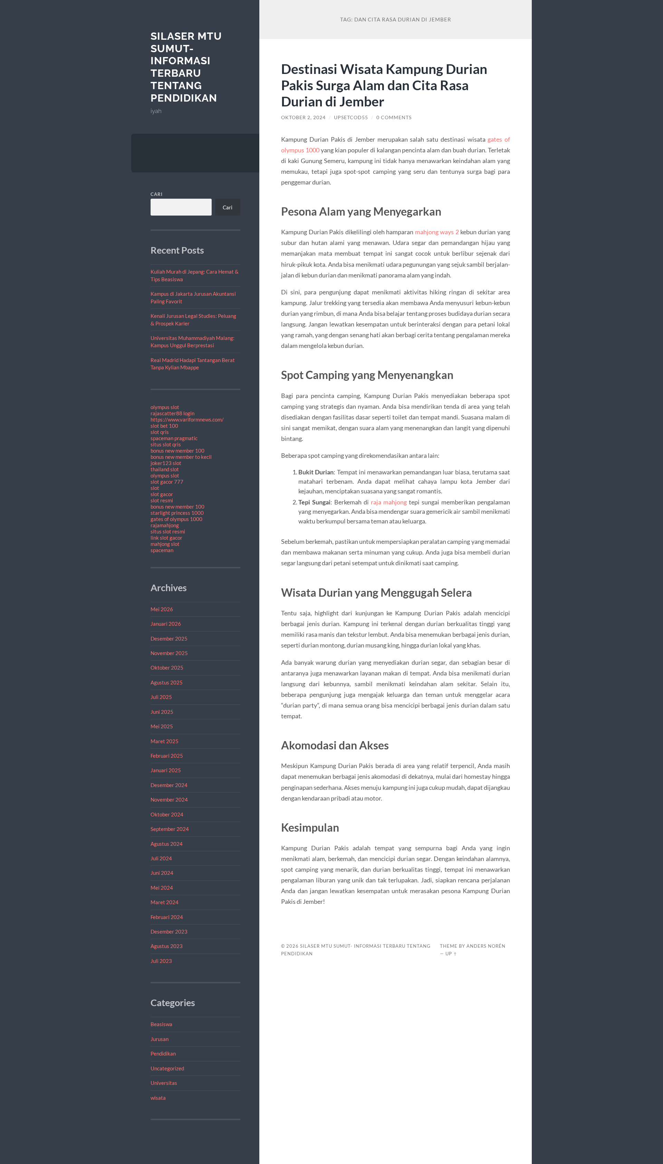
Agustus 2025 (167, 682)
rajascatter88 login (172, 413)
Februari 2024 (167, 917)
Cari (157, 194)
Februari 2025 (167, 756)
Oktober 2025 (167, 667)
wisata (158, 1098)
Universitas (164, 1083)
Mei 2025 (162, 726)
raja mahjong (389, 502)
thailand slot (165, 469)
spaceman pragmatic (174, 438)
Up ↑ (451, 953)
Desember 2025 (169, 638)
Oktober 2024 (167, 814)
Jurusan (160, 1039)
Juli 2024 (161, 858)
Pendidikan (163, 1053)
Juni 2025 (162, 712)
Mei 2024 (162, 887)
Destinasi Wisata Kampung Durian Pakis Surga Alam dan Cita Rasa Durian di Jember (384, 84)
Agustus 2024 (167, 844)
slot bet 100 (164, 426)
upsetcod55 (351, 117)
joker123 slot (166, 463)
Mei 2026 (162, 609)
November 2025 (169, 653)
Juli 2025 (161, 697)
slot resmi (162, 500)
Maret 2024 (165, 902)
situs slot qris (166, 444)
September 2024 (170, 829)
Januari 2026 (166, 624)
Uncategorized (167, 1068)
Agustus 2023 (167, 946)
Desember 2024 (169, 785)
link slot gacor (166, 537)
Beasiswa (161, 1024)
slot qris (160, 432)
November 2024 (169, 799)
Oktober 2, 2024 (303, 117)
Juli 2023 (161, 961)
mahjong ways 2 (437, 232)
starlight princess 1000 (177, 513)
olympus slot (165, 407)
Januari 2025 (166, 770)
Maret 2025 (165, 741)
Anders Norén (486, 946)
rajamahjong (165, 525)
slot (155, 488)
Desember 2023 (169, 931)
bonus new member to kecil (181, 457)
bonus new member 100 (177, 450)
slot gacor (162, 494)
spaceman (162, 550)
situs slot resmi (168, 531)
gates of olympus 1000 (176, 519)
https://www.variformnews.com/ (187, 419)
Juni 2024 (162, 873)
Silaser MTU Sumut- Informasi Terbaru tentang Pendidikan (186, 67)
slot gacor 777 (167, 482)
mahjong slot (165, 544)
